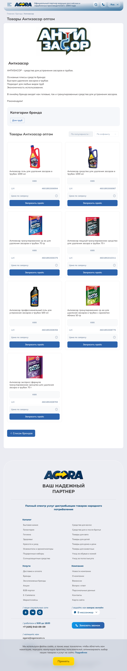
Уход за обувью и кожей (84, 553)
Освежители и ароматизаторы (38, 549)
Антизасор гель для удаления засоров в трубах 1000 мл (30, 172)
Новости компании (81, 571)
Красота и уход (30, 544)
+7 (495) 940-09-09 (34, 626)
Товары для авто (80, 534)
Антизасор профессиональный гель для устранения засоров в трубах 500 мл (30, 311)
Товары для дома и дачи (84, 544)
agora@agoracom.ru (34, 638)
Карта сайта (78, 600)
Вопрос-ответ (79, 585)
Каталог (26, 519)
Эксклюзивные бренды (34, 581)
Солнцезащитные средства (36, 558)
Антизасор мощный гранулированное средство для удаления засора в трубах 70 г (92, 242)
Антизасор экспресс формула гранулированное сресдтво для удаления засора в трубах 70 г (31, 385)
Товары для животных (83, 549)
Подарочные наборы (33, 553)
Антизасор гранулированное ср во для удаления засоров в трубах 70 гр (30, 242)
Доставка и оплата (32, 571)
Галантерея (28, 529)
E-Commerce (29, 595)
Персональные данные (83, 590)
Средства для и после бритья (86, 529)
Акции (26, 585)
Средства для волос (82, 525)
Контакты (77, 595)
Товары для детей (81, 539)
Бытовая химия (30, 525)
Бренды (27, 576)
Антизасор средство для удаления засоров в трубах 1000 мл (91, 172)
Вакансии (77, 581)
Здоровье (28, 539)
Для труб (17, 120)
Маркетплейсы (30, 600)
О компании (78, 576)
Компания (77, 566)
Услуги (26, 566)
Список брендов (23, 433)
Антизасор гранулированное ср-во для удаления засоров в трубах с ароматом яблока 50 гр (88, 313)
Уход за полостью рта (83, 558)
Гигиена (27, 534)
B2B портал (29, 590)
